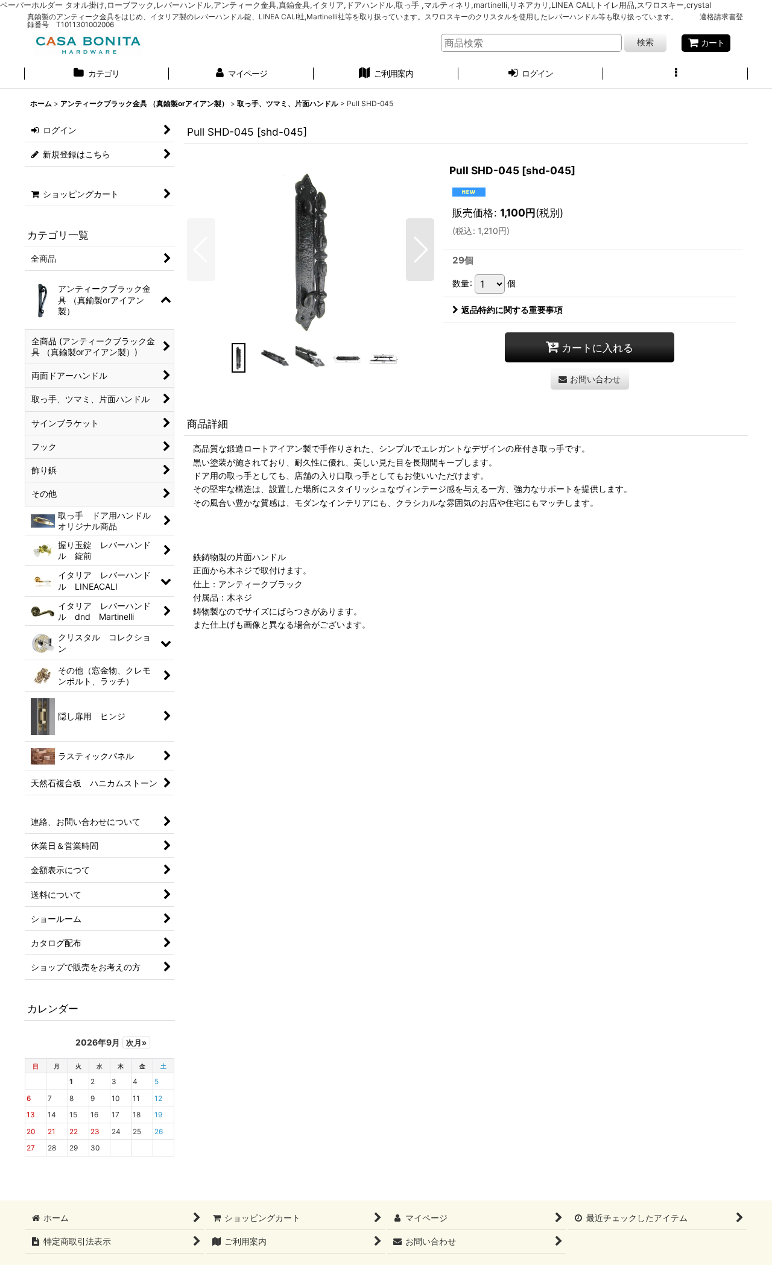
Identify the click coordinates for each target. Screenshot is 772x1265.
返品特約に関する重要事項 (512, 309)
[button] (675, 75)
